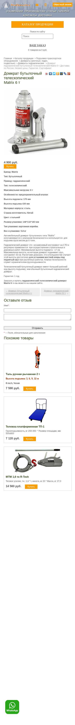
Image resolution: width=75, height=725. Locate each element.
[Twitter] (54, 73)
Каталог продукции (24, 58)
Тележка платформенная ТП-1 (25, 426)
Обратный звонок (63, 4)
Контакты (30, 15)
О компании (14, 11)
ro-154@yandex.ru (37, 4)
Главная (8, 58)
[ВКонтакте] (50, 73)
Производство (34, 11)
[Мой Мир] (61, 73)
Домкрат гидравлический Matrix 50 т (56, 292)
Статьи (52, 11)
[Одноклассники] (58, 73)
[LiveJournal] (65, 73)
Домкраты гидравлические (31, 63)
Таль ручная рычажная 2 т (23, 374)
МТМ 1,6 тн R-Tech (17, 476)
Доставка (45, 15)
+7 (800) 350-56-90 (46, 4)
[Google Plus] (69, 73)
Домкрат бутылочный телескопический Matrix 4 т (19, 292)
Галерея (63, 11)
